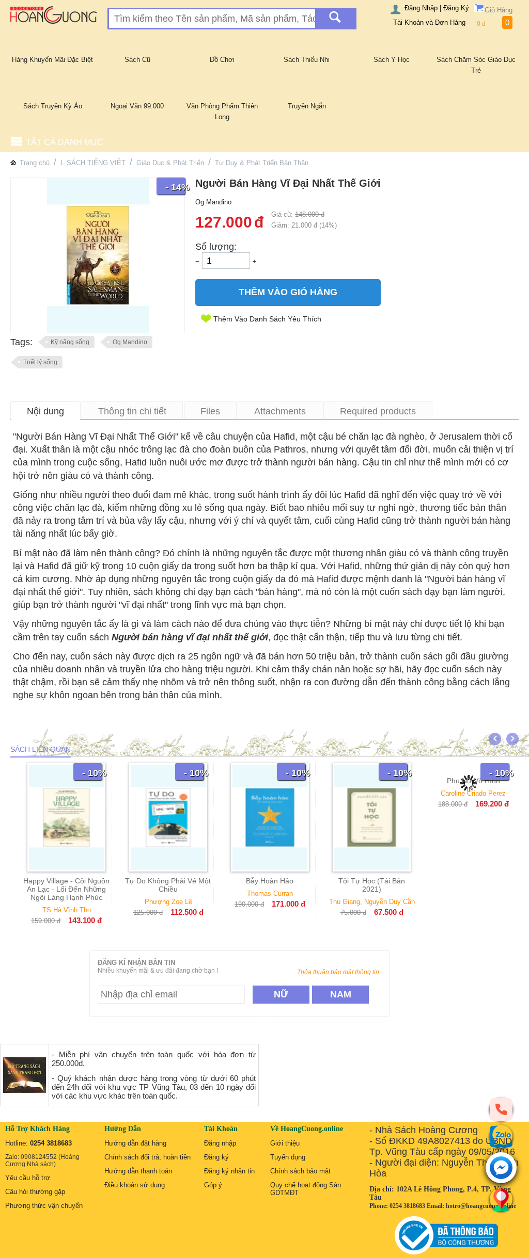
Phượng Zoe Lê (168, 902)
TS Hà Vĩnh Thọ (66, 910)
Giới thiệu (285, 1143)
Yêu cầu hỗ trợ (27, 1178)
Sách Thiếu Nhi (307, 59)
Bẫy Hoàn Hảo (269, 881)
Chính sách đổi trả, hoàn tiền (147, 1157)
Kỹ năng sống (70, 342)
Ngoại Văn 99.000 (137, 106)
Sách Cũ (137, 59)
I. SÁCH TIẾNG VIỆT (93, 163)
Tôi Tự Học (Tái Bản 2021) (371, 885)
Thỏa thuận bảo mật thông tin (338, 972)
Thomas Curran (270, 893)
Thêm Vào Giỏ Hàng (288, 292)
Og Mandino (130, 342)
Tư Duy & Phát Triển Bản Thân (261, 163)
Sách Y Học (392, 59)
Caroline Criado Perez (473, 893)
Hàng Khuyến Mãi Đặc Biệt (52, 59)
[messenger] (501, 1168)
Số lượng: (216, 246)
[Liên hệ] (501, 1199)
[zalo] (501, 1136)
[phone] (501, 1109)
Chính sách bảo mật (300, 1171)
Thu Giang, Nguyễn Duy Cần (372, 902)
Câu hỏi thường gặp (35, 1192)
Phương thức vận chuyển (44, 1205)
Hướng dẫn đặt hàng (135, 1143)
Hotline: (38, 1143)
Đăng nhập (220, 1143)
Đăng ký (216, 1157)
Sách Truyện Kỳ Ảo (52, 106)
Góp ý (213, 1185)
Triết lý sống (40, 362)
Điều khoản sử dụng (134, 1185)
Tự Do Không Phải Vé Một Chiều (168, 885)
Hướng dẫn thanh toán (138, 1171)
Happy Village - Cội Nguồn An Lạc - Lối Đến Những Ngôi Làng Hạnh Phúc (66, 889)
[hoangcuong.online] (53, 15)
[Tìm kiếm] (335, 18)
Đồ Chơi (222, 59)
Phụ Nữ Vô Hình (473, 881)
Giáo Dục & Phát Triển (170, 163)
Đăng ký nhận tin (229, 1171)
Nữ (281, 994)
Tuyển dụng (287, 1157)
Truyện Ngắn (307, 106)
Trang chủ (35, 163)
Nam (340, 994)
